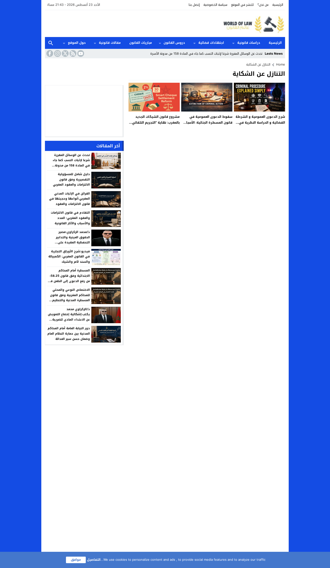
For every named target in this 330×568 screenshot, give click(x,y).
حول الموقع (77, 43)
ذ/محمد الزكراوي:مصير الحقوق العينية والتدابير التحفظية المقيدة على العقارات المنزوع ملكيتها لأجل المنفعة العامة (69, 242)
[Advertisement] (133, 23)
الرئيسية (277, 5)
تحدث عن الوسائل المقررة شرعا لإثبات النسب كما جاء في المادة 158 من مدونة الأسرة (206, 54)
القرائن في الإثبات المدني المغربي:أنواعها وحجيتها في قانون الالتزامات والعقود (69, 199)
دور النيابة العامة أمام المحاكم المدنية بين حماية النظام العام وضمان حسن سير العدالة (68, 333)
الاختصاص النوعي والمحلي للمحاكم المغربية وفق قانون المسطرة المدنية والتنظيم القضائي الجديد (70, 297)
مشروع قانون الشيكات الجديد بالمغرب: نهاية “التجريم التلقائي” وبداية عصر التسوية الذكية (155, 122)
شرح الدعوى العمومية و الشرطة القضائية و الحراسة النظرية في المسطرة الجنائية (260, 122)
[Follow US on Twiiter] (65, 53)
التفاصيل (93, 560)
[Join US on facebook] (49, 53)
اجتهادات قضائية (211, 43)
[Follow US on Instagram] (57, 53)
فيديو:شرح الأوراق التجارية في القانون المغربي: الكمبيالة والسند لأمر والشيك (69, 256)
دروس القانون (174, 43)
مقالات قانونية (110, 43)
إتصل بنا (194, 5)
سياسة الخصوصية (215, 5)
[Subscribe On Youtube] (80, 53)
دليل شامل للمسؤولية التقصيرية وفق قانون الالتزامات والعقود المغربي (71, 179)
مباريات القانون (140, 43)
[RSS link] (72, 53)
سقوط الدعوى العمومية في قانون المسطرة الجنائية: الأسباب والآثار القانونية (208, 122)
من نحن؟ (263, 5)
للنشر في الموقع (242, 5)
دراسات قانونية (248, 43)
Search (51, 43)
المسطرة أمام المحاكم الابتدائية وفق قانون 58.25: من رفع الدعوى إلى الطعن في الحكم (69, 278)
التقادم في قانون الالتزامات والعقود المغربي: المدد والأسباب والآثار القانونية (70, 218)
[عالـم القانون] (253, 24)
